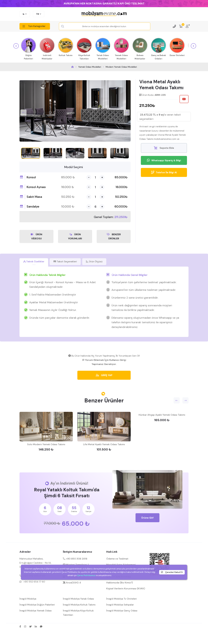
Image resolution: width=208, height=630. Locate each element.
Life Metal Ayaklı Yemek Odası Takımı (104, 444)
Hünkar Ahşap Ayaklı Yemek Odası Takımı (162, 414)
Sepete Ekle (166, 148)
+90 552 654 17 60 (34, 581)
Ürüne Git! (147, 517)
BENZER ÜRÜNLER (114, 236)
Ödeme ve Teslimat (117, 558)
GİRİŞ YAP (106, 375)
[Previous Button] (23, 112)
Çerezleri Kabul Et (174, 572)
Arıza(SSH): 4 (73, 582)
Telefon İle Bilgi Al (166, 172)
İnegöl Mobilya (27, 598)
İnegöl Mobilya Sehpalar (120, 604)
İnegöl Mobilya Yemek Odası (35, 610)
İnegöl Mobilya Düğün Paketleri (37, 604)
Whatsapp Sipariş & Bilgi (166, 160)
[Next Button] (127, 112)
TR (37, 14)
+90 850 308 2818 (76, 558)
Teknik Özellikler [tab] (35, 261)
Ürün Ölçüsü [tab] (95, 261)
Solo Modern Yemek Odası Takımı (46, 444)
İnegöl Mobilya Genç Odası (121, 610)
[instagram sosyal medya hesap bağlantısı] (25, 626)
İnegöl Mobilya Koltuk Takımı (79, 604)
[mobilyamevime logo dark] (104, 14)
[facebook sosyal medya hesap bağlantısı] (20, 626)
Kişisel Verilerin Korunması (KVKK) (125, 588)
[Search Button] (62, 26)
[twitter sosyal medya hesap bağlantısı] (30, 626)
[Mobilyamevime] (72, 67)
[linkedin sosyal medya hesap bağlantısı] (36, 626)
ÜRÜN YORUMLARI (75, 236)
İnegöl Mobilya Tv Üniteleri (121, 598)
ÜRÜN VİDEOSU (36, 236)
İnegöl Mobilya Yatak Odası (78, 598)
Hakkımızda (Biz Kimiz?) (119, 582)
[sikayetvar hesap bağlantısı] (41, 626)
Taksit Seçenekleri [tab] (66, 261)
